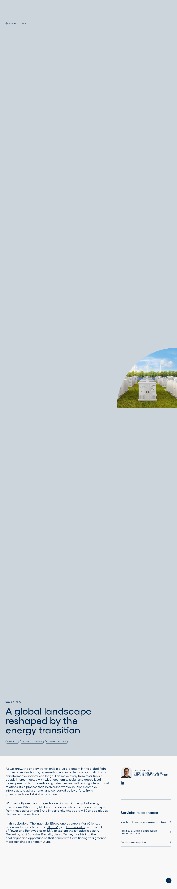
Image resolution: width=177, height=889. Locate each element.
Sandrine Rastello (40, 834)
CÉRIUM (52, 827)
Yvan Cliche (89, 823)
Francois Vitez (75, 827)
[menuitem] (146, 823)
